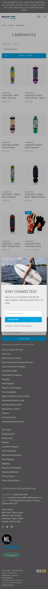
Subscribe (13, 320)
